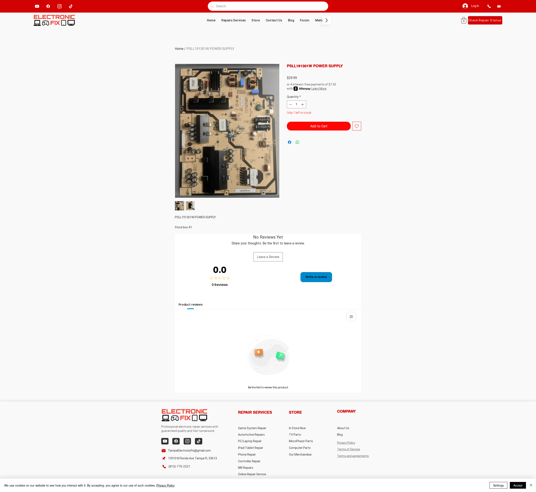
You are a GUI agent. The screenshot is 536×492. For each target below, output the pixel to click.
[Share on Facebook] (289, 142)
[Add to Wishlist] (356, 126)
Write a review (316, 277)
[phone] (489, 6)
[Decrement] (290, 104)
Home (179, 48)
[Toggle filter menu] (351, 317)
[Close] (530, 485)
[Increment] (302, 104)
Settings (498, 485)
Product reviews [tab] (191, 304)
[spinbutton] (296, 104)
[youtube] (37, 6)
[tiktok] (71, 6)
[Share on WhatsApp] (297, 142)
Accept (517, 485)
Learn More (318, 88)
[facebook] (48, 6)
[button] (256, 20)
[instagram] (59, 6)
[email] (498, 6)
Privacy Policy (165, 485)
